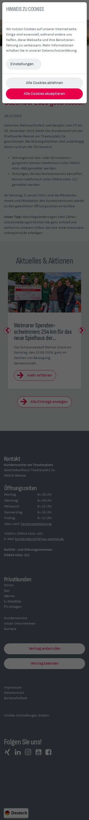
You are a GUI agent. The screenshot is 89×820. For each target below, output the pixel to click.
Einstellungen (22, 64)
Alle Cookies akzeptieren (44, 93)
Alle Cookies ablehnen (44, 83)
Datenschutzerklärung (59, 50)
